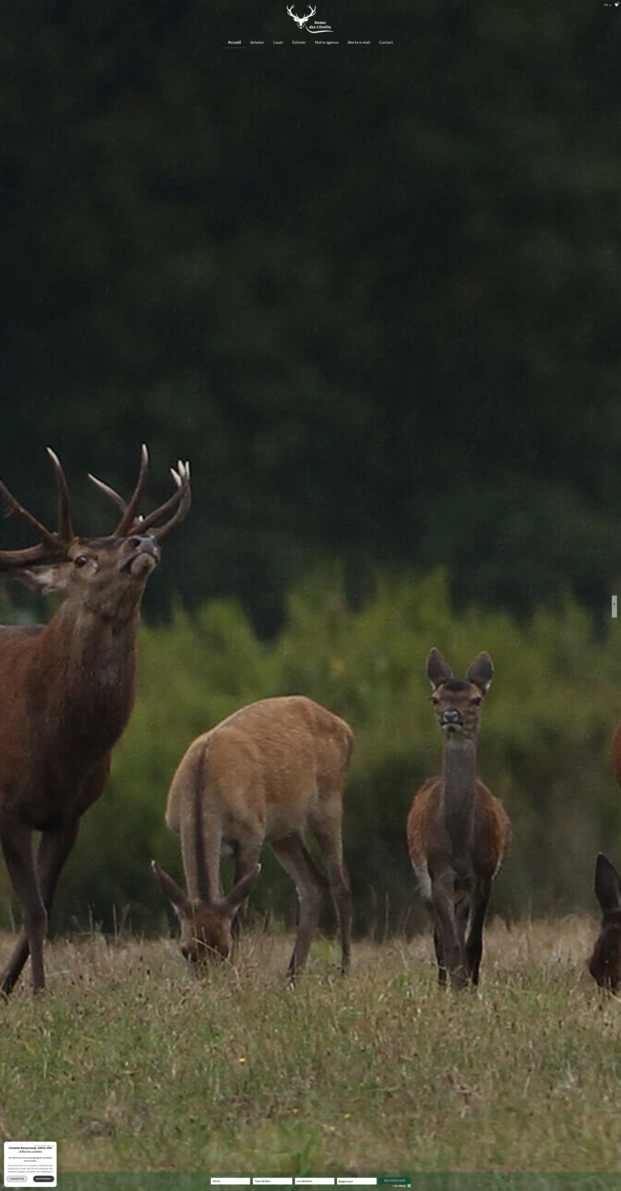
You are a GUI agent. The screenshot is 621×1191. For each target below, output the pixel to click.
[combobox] (230, 1181)
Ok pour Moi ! (43, 1178)
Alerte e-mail (359, 42)
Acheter (257, 42)
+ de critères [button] (401, 1185)
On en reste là (42, 1145)
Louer (278, 42)
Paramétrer (17, 1178)
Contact (386, 42)
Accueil (234, 42)
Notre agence (326, 42)
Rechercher (394, 1180)
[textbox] (272, 1181)
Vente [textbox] (216, 1181)
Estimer (299, 42)
